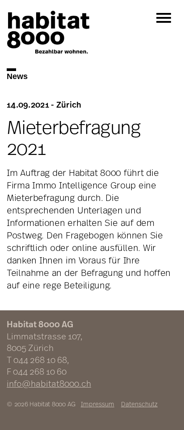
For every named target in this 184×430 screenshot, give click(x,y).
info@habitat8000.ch (49, 383)
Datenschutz (139, 404)
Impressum (97, 404)
